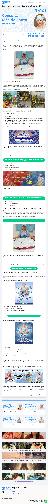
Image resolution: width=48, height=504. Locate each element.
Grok (37, 394)
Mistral (41, 394)
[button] (45, 501)
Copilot (29, 394)
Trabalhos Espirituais (30, 2)
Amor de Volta (41, 2)
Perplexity (24, 394)
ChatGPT (14, 394)
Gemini (33, 394)
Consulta (22, 2)
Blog (45, 2)
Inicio (19, 2)
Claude (19, 394)
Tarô (36, 2)
